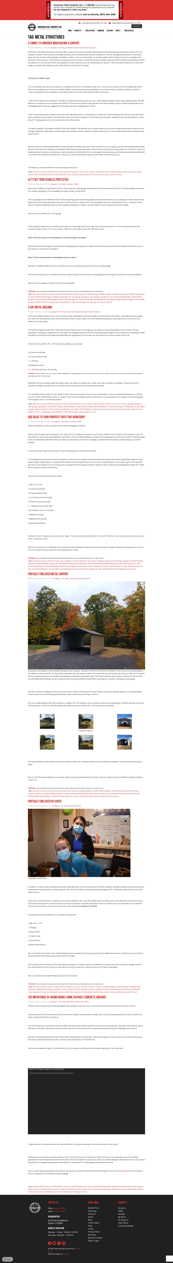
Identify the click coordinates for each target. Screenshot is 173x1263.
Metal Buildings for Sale (103, 406)
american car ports (39, 404)
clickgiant (53, 48)
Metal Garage (87, 299)
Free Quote (136, 26)
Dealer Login (93, 1240)
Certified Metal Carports (60, 1186)
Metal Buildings (87, 406)
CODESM (65, 1254)
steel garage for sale (67, 302)
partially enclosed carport (88, 796)
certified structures (102, 989)
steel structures (116, 174)
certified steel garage (120, 294)
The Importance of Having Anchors (73, 1192)
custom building (65, 561)
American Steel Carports (68, 172)
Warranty (92, 1235)
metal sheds (125, 793)
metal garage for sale (101, 299)
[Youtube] (54, 1243)
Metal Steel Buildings (52, 566)
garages (97, 297)
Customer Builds (72, 48)
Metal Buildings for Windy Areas (119, 1186)
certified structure (87, 989)
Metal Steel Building (35, 566)
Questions (93, 48)
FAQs (90, 1226)
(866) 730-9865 (101, 23)
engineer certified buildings (38, 563)
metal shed (116, 793)
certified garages (105, 294)
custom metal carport (119, 791)
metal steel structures (63, 174)
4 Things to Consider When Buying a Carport (54, 43)
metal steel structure (46, 174)
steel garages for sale (95, 302)
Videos (86, 1002)
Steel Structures (95, 312)
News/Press (83, 48)
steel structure (103, 174)
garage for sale (87, 297)
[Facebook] (49, 1243)
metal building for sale (72, 406)
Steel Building (108, 569)
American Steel (52, 172)
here (35, 780)
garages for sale (107, 297)
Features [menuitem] (110, 30)
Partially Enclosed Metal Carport (48, 574)
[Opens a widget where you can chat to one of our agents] (7, 1259)
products (126, 1171)
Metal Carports (116, 172)
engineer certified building (133, 561)
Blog (63, 48)
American (35, 294)
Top (168, 1258)
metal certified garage (122, 297)
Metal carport (105, 172)
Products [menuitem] (77, 30)
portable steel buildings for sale (90, 569)
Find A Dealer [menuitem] (129, 30)
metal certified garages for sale (70, 299)
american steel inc (66, 987)
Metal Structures (90, 174)
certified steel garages (42, 297)
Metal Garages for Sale (130, 299)
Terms (91, 1229)
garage (78, 297)
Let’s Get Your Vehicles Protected (48, 180)
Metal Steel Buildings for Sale (86, 409)
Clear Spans (123, 1223)
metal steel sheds (58, 796)
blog (37, 1174)
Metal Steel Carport (40, 992)
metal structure (78, 174)
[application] (86, 1101)
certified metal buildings (101, 791)
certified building (108, 987)
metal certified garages (48, 299)
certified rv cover (60, 989)
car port (76, 987)
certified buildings (85, 791)
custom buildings (97, 561)
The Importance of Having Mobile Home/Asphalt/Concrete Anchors (67, 997)
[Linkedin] (64, 1243)
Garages (121, 1214)
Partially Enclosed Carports (109, 796)
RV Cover (133, 992)
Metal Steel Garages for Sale (71, 566)
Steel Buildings (119, 569)
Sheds (120, 1211)
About (90, 1217)
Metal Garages (115, 299)
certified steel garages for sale (63, 297)
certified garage (92, 294)
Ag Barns (122, 1217)
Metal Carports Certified (37, 1189)
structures (108, 302)
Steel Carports (131, 569)
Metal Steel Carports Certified (76, 992)
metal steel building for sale (63, 409)
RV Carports (123, 1220)
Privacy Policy (94, 1231)
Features (92, 1214)
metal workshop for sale (117, 566)
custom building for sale (81, 561)
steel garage (54, 302)
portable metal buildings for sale (64, 569)
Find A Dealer (93, 1223)
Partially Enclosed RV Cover (44, 801)
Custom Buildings (125, 1226)
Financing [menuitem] (100, 30)
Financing (92, 1211)
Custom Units (94, 172)
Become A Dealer (95, 1238)
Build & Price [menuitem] (90, 30)
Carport (91, 987)
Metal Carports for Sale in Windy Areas (61, 1189)
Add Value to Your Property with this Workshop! (56, 417)
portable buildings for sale (42, 569)
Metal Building (57, 406)
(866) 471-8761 (135, 23)
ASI (59, 48)
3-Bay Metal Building (40, 307)
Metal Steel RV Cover (96, 992)
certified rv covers (73, 989)
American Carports (39, 172)
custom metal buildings (113, 561)
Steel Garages (81, 302)
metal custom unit (129, 172)
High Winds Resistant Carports (82, 1186)
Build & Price (93, 1208)
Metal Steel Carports (56, 992)
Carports (123, 404)
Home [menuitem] (70, 30)
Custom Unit (83, 172)
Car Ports (115, 404)
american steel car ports (83, 404)
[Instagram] (59, 1243)
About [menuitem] (118, 30)
